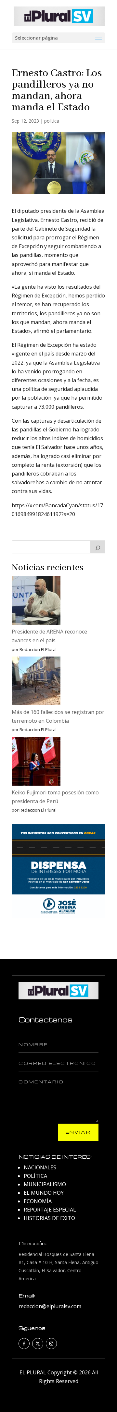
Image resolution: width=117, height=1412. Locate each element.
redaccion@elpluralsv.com (50, 1306)
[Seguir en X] (37, 1343)
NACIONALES (40, 1167)
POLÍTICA (35, 1175)
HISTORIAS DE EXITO (49, 1218)
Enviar (78, 1132)
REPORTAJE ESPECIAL (50, 1209)
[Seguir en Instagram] (51, 1343)
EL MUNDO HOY (44, 1192)
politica (51, 121)
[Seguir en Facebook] (24, 1343)
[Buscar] (97, 546)
